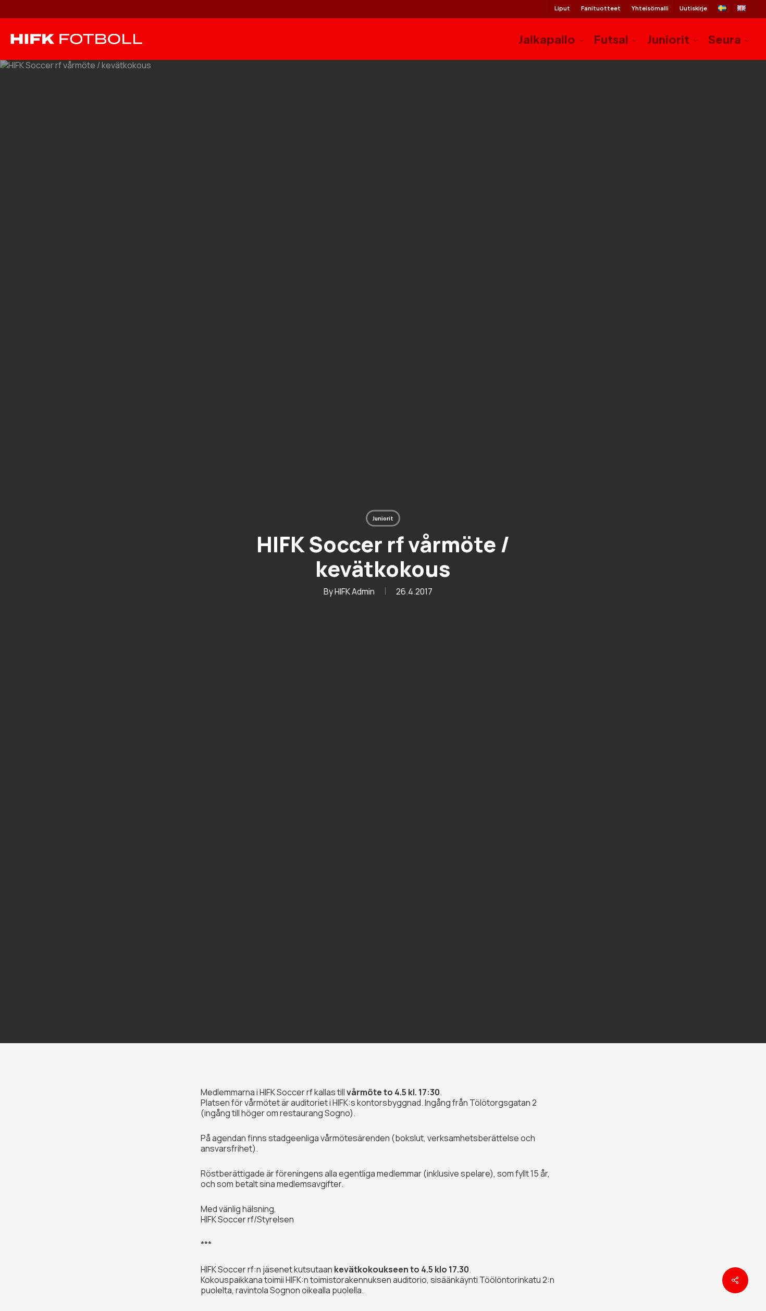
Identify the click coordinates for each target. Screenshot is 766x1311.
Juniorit (383, 518)
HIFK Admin (355, 591)
